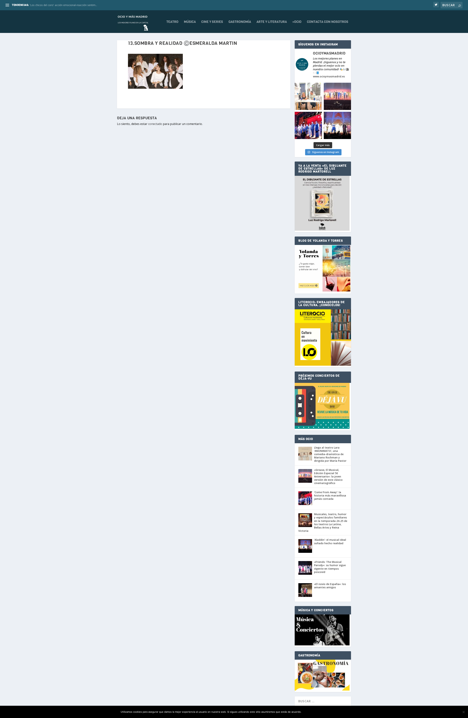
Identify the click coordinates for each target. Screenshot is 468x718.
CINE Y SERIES (212, 22)
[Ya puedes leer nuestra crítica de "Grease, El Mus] (337, 96)
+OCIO (296, 22)
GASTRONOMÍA (240, 22)
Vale (308, 711)
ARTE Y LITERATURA (271, 22)
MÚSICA (190, 22)
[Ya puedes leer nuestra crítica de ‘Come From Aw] (308, 125)
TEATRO (172, 22)
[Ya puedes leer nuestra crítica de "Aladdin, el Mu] (337, 125)
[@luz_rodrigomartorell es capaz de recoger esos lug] (308, 96)
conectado (155, 124)
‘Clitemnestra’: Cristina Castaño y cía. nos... (55, 5)
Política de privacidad (331, 711)
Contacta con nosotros (327, 22)
